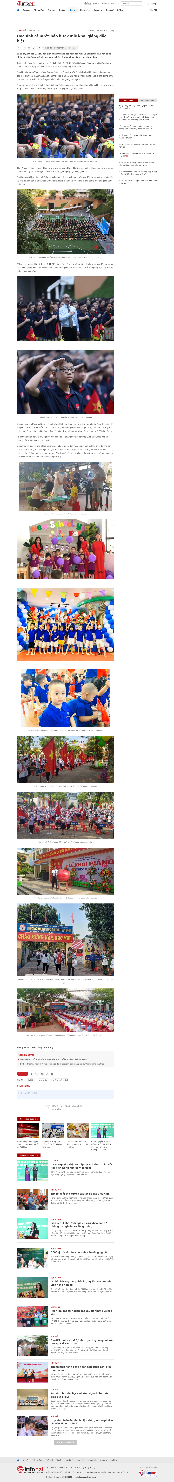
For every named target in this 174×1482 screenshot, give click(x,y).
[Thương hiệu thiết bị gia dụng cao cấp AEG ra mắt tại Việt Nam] (28, 1130)
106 (126, 156)
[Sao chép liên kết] (34, 48)
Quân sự (109, 10)
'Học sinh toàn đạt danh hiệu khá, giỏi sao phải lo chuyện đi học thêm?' (82, 1421)
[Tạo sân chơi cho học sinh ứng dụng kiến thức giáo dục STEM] (32, 1399)
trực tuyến (43, 1080)
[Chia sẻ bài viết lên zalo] (24, 48)
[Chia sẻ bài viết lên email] (29, 48)
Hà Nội (30, 1080)
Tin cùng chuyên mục (29, 1155)
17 (150, 128)
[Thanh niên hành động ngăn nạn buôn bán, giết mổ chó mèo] (32, 1372)
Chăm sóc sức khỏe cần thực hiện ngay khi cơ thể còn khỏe (77, 1144)
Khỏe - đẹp (85, 10)
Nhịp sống (55, 1307)
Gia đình (62, 10)
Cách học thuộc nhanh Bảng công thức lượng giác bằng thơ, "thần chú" (135, 127)
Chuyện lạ (97, 10)
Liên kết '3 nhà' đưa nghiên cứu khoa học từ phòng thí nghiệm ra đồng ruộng (79, 1224)
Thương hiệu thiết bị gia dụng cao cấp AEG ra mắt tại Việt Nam (28, 1144)
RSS (155, 10)
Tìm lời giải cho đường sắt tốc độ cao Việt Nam (80, 1193)
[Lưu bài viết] (39, 48)
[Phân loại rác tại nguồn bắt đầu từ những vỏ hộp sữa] (32, 1316)
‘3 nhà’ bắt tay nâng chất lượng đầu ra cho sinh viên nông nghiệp (81, 1283)
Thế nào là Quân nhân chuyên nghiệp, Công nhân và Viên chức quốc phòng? (138, 172)
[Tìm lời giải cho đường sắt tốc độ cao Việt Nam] (32, 1199)
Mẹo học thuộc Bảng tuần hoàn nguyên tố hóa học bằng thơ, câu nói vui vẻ (137, 163)
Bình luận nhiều (147, 100)
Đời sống (26, 10)
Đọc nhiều (128, 100)
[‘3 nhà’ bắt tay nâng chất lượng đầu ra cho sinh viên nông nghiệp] (32, 1287)
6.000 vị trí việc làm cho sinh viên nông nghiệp (79, 1252)
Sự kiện (120, 10)
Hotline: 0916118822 (111, 3)
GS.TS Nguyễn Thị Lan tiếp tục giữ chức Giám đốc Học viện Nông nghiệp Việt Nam (81, 1166)
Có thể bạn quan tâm (29, 1119)
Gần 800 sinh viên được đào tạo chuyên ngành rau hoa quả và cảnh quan (82, 1341)
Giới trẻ (73, 10)
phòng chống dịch (60, 1080)
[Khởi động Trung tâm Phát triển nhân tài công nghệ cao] (53, 1130)
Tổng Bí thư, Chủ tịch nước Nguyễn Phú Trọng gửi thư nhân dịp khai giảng (53, 1059)
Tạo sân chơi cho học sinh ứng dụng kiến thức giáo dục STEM (79, 1395)
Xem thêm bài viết (65, 1442)
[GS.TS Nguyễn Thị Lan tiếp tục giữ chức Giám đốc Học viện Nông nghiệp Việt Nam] (102, 1130)
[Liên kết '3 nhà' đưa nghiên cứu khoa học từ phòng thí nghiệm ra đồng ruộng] (32, 1228)
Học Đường (34, 30)
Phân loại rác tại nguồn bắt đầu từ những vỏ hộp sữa (81, 1312)
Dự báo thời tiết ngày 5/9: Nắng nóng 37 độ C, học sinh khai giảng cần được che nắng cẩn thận (62, 1064)
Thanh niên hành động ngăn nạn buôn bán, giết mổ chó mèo (81, 1368)
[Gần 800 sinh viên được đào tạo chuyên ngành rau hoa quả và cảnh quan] (32, 1345)
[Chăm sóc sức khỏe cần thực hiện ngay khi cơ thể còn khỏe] (78, 1130)
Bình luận (22, 1074)
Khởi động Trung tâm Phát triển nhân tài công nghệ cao (52, 1144)
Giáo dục (55, 1160)
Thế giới (51, 10)
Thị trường (39, 10)
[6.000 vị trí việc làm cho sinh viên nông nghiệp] (32, 1258)
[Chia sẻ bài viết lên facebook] (19, 48)
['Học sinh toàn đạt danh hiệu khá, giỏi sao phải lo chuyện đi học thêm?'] (32, 1426)
